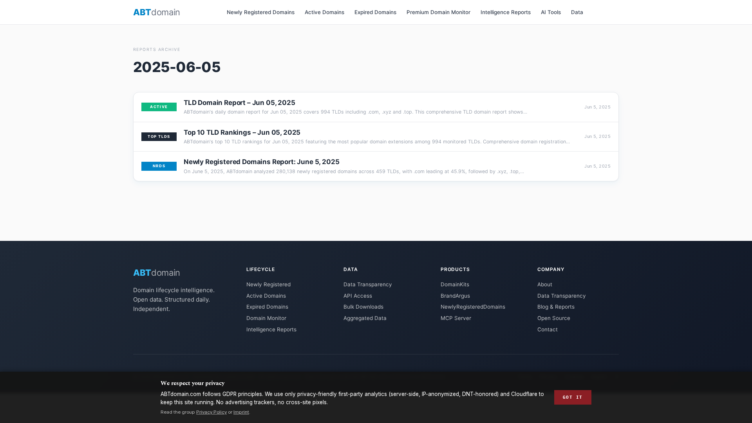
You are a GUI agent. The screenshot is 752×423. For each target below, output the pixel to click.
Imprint (241, 412)
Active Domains (324, 12)
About (544, 284)
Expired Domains (375, 12)
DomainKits (455, 284)
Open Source (553, 318)
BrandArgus (455, 296)
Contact (547, 329)
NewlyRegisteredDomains (473, 307)
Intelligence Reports (506, 12)
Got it (573, 397)
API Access (357, 296)
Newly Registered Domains (261, 12)
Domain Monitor (266, 318)
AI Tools (551, 12)
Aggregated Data (365, 318)
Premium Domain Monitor (438, 12)
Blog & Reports (556, 307)
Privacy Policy (211, 412)
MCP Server (456, 318)
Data (577, 12)
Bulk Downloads (363, 307)
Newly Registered (268, 284)
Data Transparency (367, 284)
